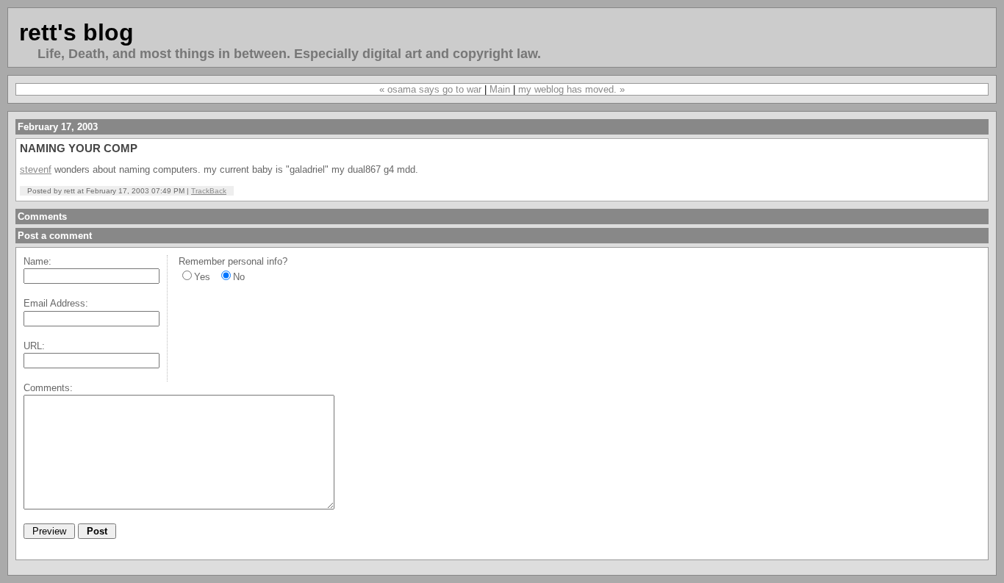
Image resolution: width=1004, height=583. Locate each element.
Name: (37, 261)
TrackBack (208, 191)
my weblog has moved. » (571, 89)
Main (500, 89)
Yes (202, 276)
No (239, 276)
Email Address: (56, 303)
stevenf (35, 169)
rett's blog (76, 32)
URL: (34, 345)
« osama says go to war (430, 89)
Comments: (48, 387)
